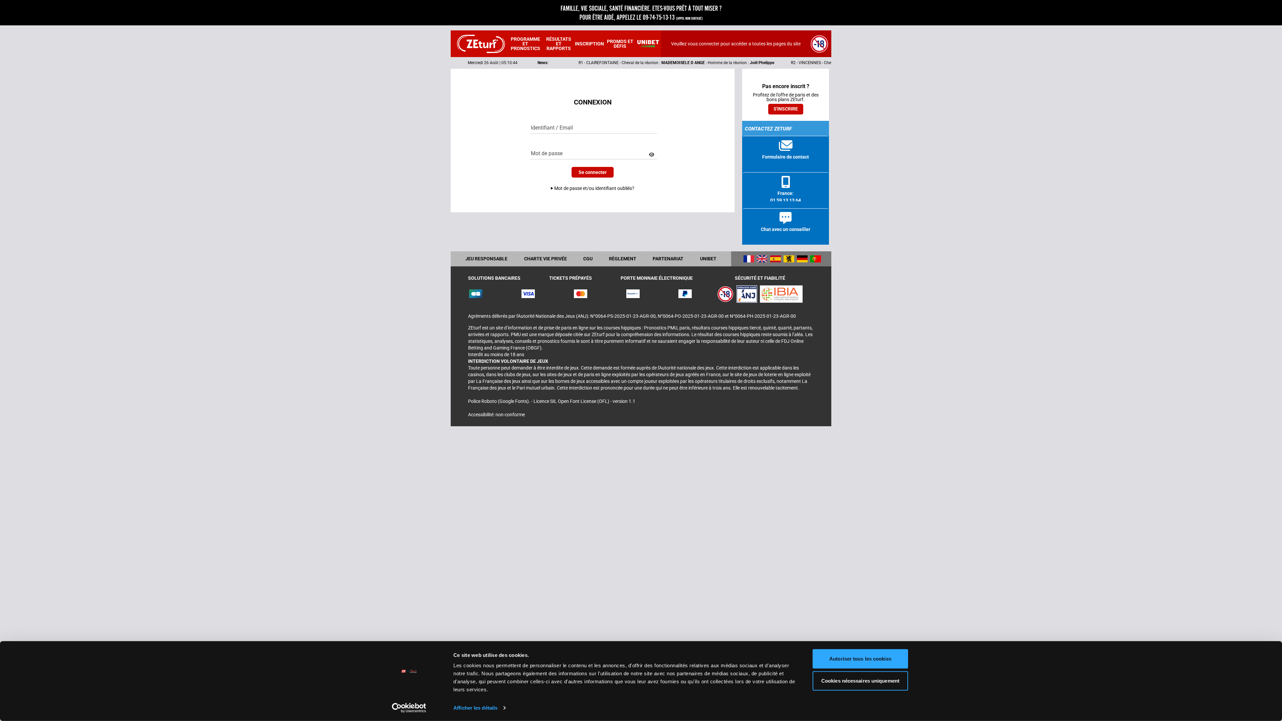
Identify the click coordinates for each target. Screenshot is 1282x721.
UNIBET (708, 258)
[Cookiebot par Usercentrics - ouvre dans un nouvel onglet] (409, 708)
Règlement (622, 258)
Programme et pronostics (525, 43)
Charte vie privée (545, 258)
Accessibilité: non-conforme (496, 414)
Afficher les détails (475, 708)
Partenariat (668, 258)
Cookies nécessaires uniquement (860, 680)
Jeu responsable (486, 258)
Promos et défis (620, 44)
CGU (588, 258)
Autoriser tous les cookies (860, 659)
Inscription (589, 43)
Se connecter (593, 172)
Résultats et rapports (558, 43)
